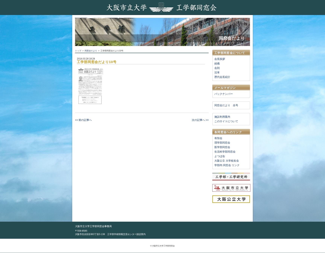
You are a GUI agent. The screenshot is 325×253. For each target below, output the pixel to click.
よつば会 (219, 156)
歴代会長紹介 (222, 77)
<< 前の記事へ (83, 119)
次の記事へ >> (200, 119)
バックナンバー (223, 94)
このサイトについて (226, 121)
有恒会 (218, 138)
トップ (78, 51)
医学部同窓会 (222, 147)
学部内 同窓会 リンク (227, 165)
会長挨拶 (219, 59)
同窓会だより (91, 51)
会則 (217, 68)
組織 (217, 63)
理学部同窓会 (222, 142)
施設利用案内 (222, 116)
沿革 (217, 72)
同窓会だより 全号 (226, 105)
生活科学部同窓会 (224, 151)
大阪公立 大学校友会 (226, 160)
